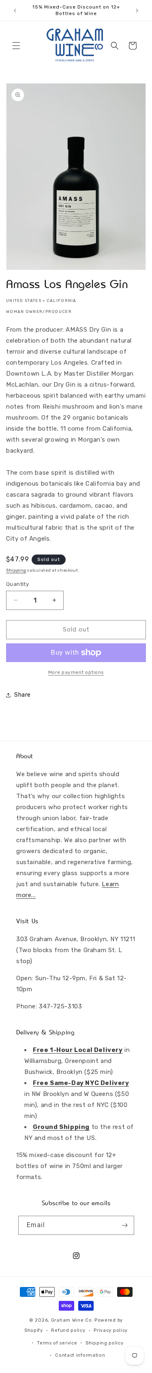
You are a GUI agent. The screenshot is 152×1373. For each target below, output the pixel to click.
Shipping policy (105, 1343)
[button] (16, 46)
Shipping (16, 570)
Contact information (80, 1355)
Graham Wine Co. (72, 1320)
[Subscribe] (125, 1225)
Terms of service (57, 1343)
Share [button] (22, 694)
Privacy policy (111, 1330)
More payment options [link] (76, 672)
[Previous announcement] (15, 11)
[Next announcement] (137, 11)
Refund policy (68, 1330)
